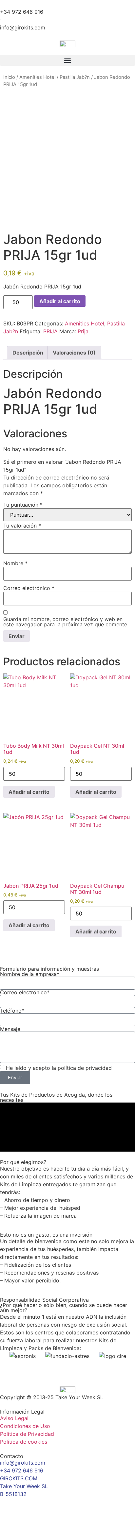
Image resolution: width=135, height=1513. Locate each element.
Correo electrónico (28, 588)
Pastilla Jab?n (75, 77)
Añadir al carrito (59, 301)
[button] (67, 60)
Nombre (15, 563)
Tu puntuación (23, 504)
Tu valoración (22, 525)
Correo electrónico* (24, 992)
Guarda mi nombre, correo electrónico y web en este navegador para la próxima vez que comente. (65, 622)
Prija (83, 331)
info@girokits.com (22, 27)
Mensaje (10, 1029)
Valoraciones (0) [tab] (74, 352)
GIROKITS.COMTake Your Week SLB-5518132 (24, 1486)
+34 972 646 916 (21, 12)
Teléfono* (12, 1010)
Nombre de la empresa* (29, 974)
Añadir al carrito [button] (29, 792)
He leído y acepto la (59, 1068)
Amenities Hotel (37, 77)
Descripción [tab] (27, 352)
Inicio (9, 77)
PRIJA (50, 331)
